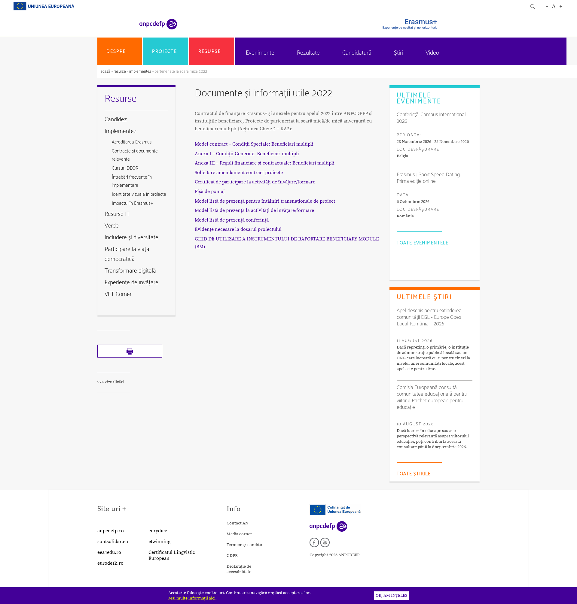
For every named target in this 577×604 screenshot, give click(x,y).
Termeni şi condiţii (244, 545)
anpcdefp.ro (110, 531)
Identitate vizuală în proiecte (139, 194)
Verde (112, 226)
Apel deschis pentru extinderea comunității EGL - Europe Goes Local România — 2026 (429, 317)
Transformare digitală (130, 271)
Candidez (116, 120)
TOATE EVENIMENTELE (422, 243)
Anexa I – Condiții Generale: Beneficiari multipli (247, 154)
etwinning (159, 542)
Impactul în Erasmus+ (132, 203)
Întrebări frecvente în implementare (132, 181)
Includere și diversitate (131, 238)
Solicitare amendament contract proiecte (239, 173)
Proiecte (164, 51)
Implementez (140, 71)
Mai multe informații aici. (192, 598)
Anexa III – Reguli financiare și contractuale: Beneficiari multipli (264, 163)
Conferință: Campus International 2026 (431, 118)
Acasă (105, 71)
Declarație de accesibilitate (239, 569)
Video (432, 53)
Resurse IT (117, 214)
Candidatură (356, 53)
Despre (116, 51)
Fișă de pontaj (209, 192)
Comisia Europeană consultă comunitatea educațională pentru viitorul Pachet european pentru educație (432, 397)
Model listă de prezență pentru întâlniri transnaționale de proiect (265, 201)
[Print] (129, 356)
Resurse (209, 51)
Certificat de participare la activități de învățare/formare (255, 182)
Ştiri (398, 53)
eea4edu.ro (109, 552)
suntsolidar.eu (112, 542)
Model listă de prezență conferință (232, 220)
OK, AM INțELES (391, 595)
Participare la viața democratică (127, 254)
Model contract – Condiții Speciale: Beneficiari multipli (254, 144)
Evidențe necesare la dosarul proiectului (238, 229)
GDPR (232, 555)
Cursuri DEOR (125, 168)
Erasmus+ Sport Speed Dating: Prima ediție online (428, 178)
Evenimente (260, 53)
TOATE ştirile (414, 474)
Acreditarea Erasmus (132, 142)
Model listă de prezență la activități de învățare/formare (254, 210)
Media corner (239, 534)
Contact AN (237, 523)
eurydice (157, 531)
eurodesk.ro (110, 563)
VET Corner (118, 294)
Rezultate (308, 53)
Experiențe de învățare (131, 283)
